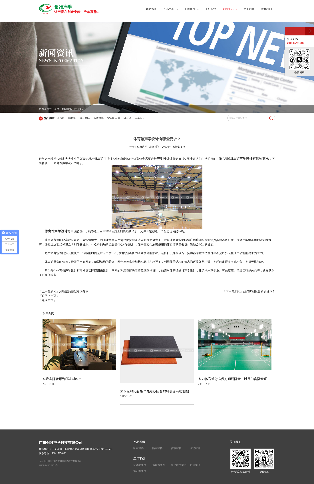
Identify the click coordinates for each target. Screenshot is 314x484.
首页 (56, 109)
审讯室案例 (139, 471)
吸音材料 (85, 118)
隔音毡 (127, 118)
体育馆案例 (158, 465)
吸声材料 (138, 448)
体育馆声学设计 (56, 231)
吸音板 (61, 118)
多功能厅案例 (178, 465)
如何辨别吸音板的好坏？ (259, 291)
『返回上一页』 (49, 295)
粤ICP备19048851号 (48, 465)
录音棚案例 (139, 465)
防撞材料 (195, 448)
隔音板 (72, 118)
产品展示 (139, 441)
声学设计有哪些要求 (254, 158)
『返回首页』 (47, 300)
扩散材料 (176, 448)
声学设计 (140, 118)
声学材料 (98, 118)
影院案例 (195, 465)
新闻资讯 (67, 109)
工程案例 (139, 458)
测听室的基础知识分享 (73, 291)
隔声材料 (157, 448)
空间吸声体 (113, 118)
